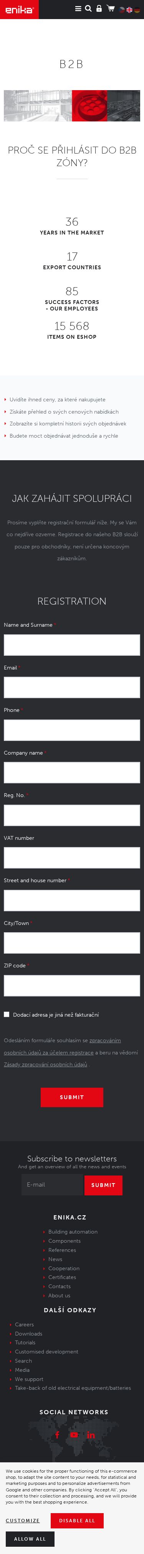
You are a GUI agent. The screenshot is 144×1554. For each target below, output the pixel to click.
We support (29, 1379)
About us (59, 1295)
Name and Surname (28, 625)
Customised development (46, 1352)
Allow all (30, 1539)
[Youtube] (74, 1436)
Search (23, 1361)
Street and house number (35, 880)
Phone (12, 710)
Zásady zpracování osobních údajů (45, 1064)
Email (10, 668)
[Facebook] (57, 1436)
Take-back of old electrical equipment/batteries (73, 1388)
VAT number (19, 838)
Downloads (28, 1334)
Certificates (62, 1277)
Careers (24, 1324)
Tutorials (25, 1342)
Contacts (59, 1286)
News (55, 1259)
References (62, 1250)
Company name (23, 753)
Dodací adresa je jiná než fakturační (56, 1015)
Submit (103, 1185)
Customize (23, 1520)
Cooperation (63, 1268)
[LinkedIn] (91, 1436)
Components (64, 1241)
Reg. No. (14, 795)
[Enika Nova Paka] (19, 9)
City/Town (16, 923)
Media (22, 1370)
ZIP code (15, 965)
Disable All (77, 1520)
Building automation (73, 1232)
